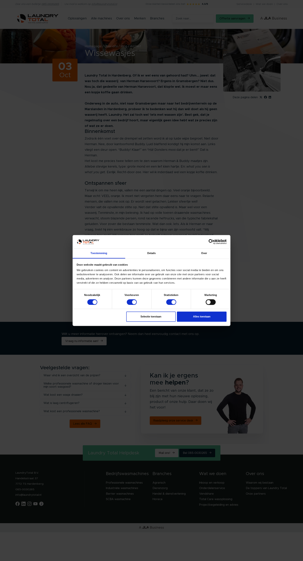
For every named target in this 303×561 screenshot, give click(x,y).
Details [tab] (151, 253)
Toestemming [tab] (98, 253)
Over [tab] (204, 253)
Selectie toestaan (150, 316)
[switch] (132, 302)
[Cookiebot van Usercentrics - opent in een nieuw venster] (211, 241)
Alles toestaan (201, 316)
